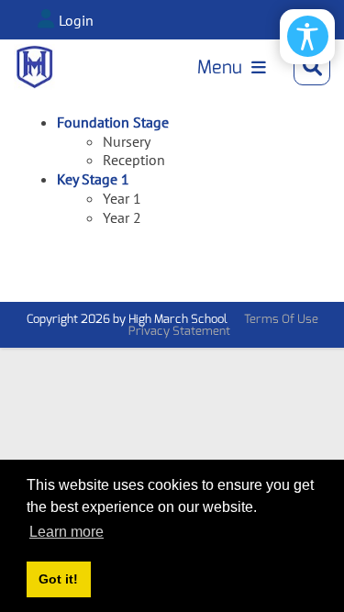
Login (76, 20)
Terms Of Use (281, 319)
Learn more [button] (66, 532)
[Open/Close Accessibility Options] (307, 36)
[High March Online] (34, 67)
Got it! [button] (58, 579)
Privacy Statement (179, 331)
